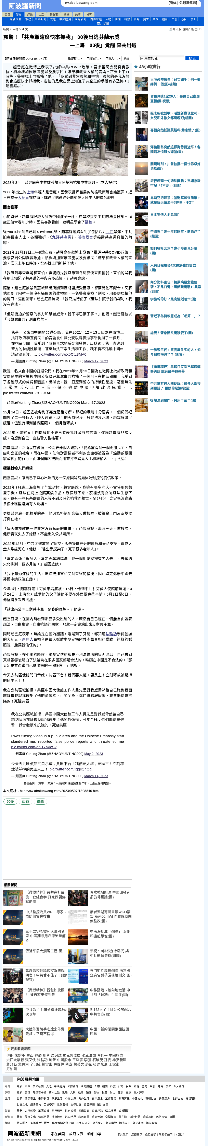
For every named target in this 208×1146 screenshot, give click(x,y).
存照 (120, 1092)
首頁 (7, 14)
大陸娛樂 (30, 1110)
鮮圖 (172, 1116)
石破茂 (97, 1060)
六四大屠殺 (15, 1060)
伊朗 (9, 1055)
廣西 (30, 1055)
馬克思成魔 (72, 1055)
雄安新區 (119, 1060)
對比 (112, 1092)
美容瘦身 (164, 1098)
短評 (89, 1092)
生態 (174, 19)
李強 (87, 1060)
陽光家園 (138, 1122)
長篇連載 (89, 1104)
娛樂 (66, 14)
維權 (155, 19)
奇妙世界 (134, 1116)
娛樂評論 (97, 1110)
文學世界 (75, 1104)
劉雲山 (47, 1064)
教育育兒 (124, 1098)
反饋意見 (136, 1134)
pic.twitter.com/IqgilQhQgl (71, 769)
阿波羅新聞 (25, 6)
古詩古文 (177, 1098)
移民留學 (83, 1116)
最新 (16, 19)
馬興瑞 (56, 1055)
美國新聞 (40, 19)
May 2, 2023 (93, 754)
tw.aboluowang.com (81, 2)
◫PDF (199, 29)
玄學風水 (97, 1098)
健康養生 (30, 1098)
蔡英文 (79, 1064)
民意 (128, 1092)
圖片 (103, 23)
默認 (126, 58)
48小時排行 (149, 67)
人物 (108, 19)
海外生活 (83, 1098)
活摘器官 (85, 237)
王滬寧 (77, 1060)
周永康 (102, 1064)
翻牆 (88, 222)
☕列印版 (175, 29)
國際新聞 (81, 19)
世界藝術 (62, 1104)
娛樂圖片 (124, 1110)
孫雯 (107, 1060)
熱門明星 (57, 1110)
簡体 (173, 2)
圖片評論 (139, 1092)
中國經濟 (65, 19)
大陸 (53, 19)
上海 (30, 192)
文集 (73, 1092)
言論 (27, 1092)
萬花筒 (123, 1116)
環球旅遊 (148, 1116)
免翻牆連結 (187, 2)
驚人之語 (54, 1092)
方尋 (41, 783)
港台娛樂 (70, 1110)
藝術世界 (150, 1098)
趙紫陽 (90, 1064)
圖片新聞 (178, 1086)
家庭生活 (57, 1098)
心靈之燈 (70, 1098)
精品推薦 (110, 1110)
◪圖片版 (188, 29)
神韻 (38, 1055)
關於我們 (122, 1134)
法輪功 (111, 634)
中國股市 (64, 1060)
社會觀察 (57, 1116)
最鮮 (19, 1116)
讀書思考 (35, 1104)
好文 (97, 1092)
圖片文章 (102, 1104)
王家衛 (114, 1064)
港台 (184, 19)
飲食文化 (30, 1116)
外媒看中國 (40, 1092)
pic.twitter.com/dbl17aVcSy (33, 747)
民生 (146, 19)
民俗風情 (161, 1116)
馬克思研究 (83, 1122)
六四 (110, 232)
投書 (104, 1092)
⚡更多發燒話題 (18, 1049)
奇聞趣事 (110, 1116)
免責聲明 (150, 1134)
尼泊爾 (11, 1069)
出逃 (25, 801)
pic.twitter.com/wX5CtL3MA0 (62, 354)
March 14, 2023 (96, 776)
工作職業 (110, 1098)
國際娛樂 (83, 1110)
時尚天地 (97, 1116)
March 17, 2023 (96, 361)
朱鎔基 (20, 1055)
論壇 (78, 14)
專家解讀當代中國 (63, 1122)
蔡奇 (68, 1064)
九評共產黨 (62, 237)
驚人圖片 (22, 1122)
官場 (137, 19)
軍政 (28, 19)
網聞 (118, 19)
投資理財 (191, 1098)
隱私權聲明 (166, 1134)
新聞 (19, 14)
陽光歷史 (97, 1122)
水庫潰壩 (89, 1055)
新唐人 (28, 640)
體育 (165, 19)
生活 (41, 14)
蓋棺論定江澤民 (40, 1122)
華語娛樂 (43, 1110)
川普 (46, 1055)
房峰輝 (58, 1064)
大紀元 (23, 198)
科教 (127, 19)
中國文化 (137, 1098)
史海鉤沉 (43, 1098)
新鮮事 (54, 14)
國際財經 (96, 19)
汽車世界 (70, 1116)
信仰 (193, 19)
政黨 (81, 1092)
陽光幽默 (111, 1122)
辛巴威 (35, 1064)
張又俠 (30, 1060)
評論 (30, 14)
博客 (89, 14)
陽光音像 (151, 1122)
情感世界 (43, 1116)
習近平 (102, 1055)
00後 (10, 801)
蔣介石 (11, 1064)
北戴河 (23, 1064)
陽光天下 (124, 1122)
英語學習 (49, 1104)
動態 (65, 1092)
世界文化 (22, 1104)
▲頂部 (180, 1134)
